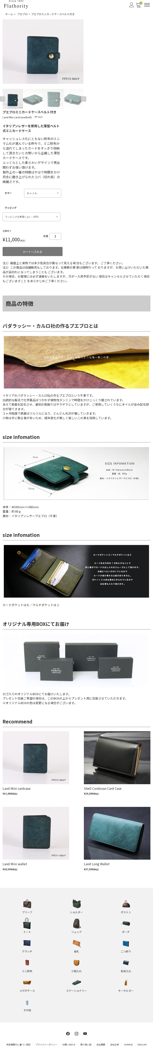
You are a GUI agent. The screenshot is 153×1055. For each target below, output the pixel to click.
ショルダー (76, 912)
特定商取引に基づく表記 (18, 1044)
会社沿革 (114, 1044)
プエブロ (22, 14)
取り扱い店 (85, 1044)
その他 (27, 1010)
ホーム (9, 14)
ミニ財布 (27, 971)
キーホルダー (126, 990)
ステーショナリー (76, 990)
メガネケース (27, 990)
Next (83, 99)
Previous (2, 99)
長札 (76, 951)
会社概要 (100, 1044)
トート (27, 932)
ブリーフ (27, 912)
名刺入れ (126, 971)
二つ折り (126, 951)
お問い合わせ (69, 1044)
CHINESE (128, 1044)
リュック (76, 932)
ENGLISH (142, 1044)
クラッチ (27, 951)
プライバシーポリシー (46, 1044)
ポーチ (126, 932)
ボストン (126, 912)
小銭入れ (76, 971)
